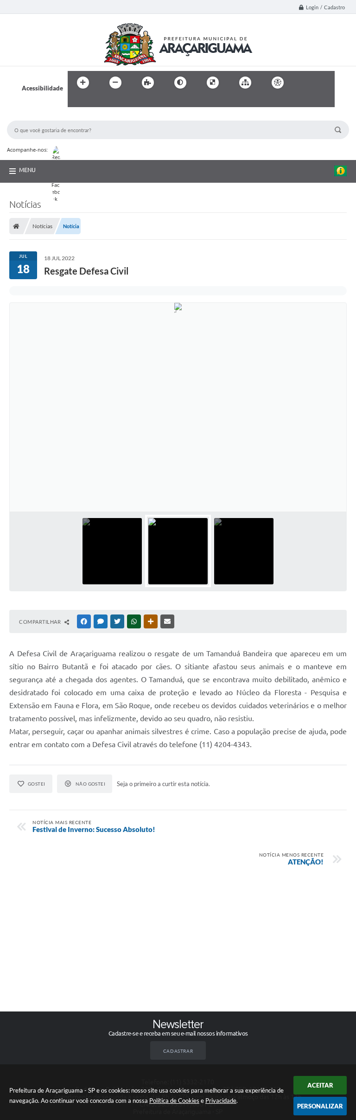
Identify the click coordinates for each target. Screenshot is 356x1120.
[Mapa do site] (245, 82)
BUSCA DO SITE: (34, 116)
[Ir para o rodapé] (97, 101)
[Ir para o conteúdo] (304, 82)
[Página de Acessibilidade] (277, 82)
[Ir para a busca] (77, 101)
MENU (27, 169)
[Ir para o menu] (324, 82)
